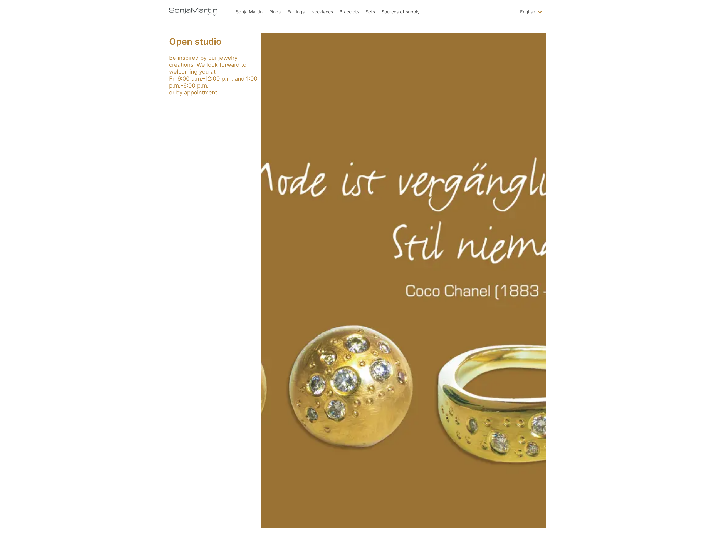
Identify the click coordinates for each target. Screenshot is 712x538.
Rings (275, 11)
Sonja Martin (249, 11)
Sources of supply (401, 11)
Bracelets (349, 11)
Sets (370, 11)
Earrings (296, 11)
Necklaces (322, 11)
